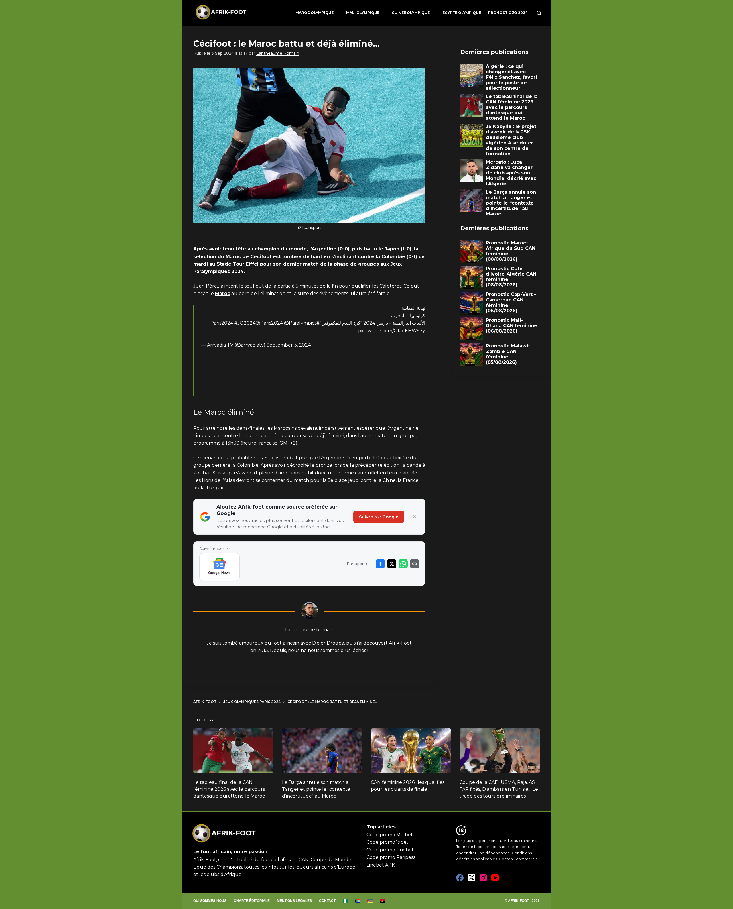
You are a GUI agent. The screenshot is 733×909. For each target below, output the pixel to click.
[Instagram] (483, 877)
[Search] (539, 13)
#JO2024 (244, 323)
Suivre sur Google (379, 516)
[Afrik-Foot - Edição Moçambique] (370, 901)
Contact (327, 901)
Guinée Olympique (411, 13)
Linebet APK (380, 865)
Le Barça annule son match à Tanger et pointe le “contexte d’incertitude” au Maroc (316, 789)
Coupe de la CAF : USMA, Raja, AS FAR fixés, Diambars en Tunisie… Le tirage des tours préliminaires (499, 789)
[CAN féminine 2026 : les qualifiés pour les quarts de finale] (411, 750)
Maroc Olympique (314, 13)
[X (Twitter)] (471, 877)
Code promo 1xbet (387, 842)
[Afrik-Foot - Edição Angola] (382, 901)
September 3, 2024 (289, 345)
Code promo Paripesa (391, 857)
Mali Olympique (362, 13)
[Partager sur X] (391, 564)
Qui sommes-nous (209, 901)
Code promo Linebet (390, 850)
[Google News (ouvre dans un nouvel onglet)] (219, 567)
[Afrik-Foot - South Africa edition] (358, 901)
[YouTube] (495, 877)
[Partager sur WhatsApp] (403, 564)
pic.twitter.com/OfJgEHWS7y (391, 330)
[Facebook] (460, 877)
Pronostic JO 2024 (508, 13)
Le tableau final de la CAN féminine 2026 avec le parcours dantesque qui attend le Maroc (229, 789)
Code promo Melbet (389, 834)
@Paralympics (300, 323)
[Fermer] (414, 516)
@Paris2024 (269, 323)
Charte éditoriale (252, 901)
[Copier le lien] (414, 564)
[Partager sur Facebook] (380, 564)
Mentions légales (294, 901)
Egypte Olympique (461, 13)
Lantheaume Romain (277, 53)
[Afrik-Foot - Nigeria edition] (345, 901)
